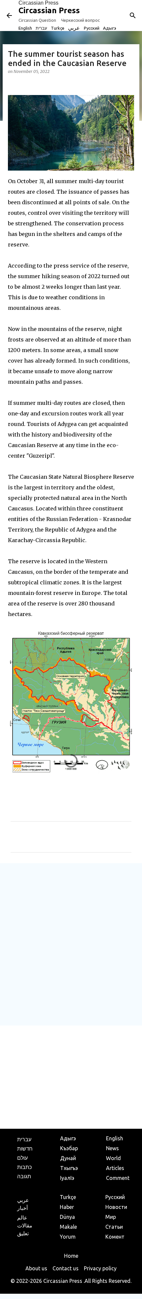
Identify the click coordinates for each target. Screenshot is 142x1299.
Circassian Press (38, 3)
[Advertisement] (71, 944)
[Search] (133, 15)
